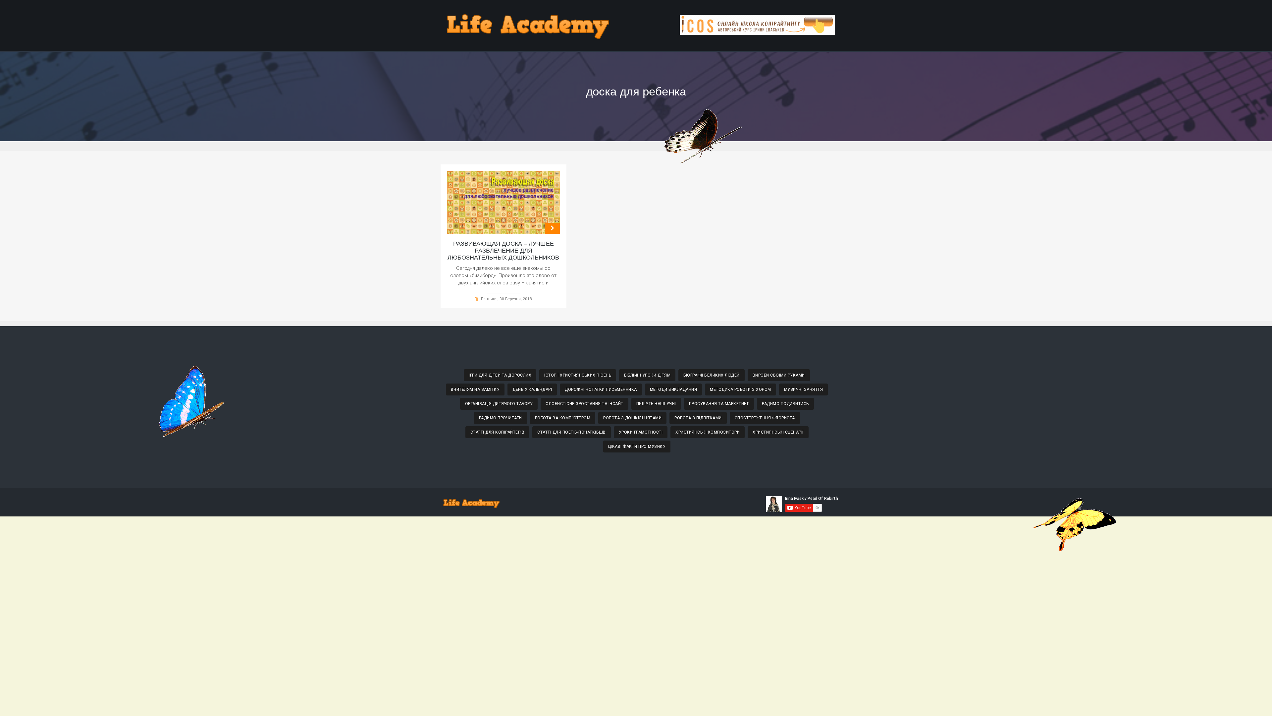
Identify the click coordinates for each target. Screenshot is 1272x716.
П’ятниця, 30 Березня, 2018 (506, 299)
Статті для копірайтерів (497, 432)
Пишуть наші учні (656, 403)
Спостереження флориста (765, 418)
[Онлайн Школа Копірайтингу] (757, 33)
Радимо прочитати (500, 418)
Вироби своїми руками (779, 375)
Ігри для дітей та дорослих (500, 375)
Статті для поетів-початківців (571, 432)
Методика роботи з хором (740, 389)
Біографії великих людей (711, 375)
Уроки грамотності (641, 432)
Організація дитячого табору (499, 403)
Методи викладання (673, 389)
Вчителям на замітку (475, 389)
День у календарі (532, 389)
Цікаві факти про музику (637, 446)
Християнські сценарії (778, 432)
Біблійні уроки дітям (647, 375)
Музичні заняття (803, 389)
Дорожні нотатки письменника (601, 389)
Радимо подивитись (785, 403)
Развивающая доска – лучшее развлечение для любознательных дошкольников (503, 250)
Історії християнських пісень (577, 375)
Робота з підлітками (698, 418)
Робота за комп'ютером (563, 418)
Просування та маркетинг (719, 403)
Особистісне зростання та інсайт (584, 403)
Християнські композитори (707, 432)
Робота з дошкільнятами (632, 418)
